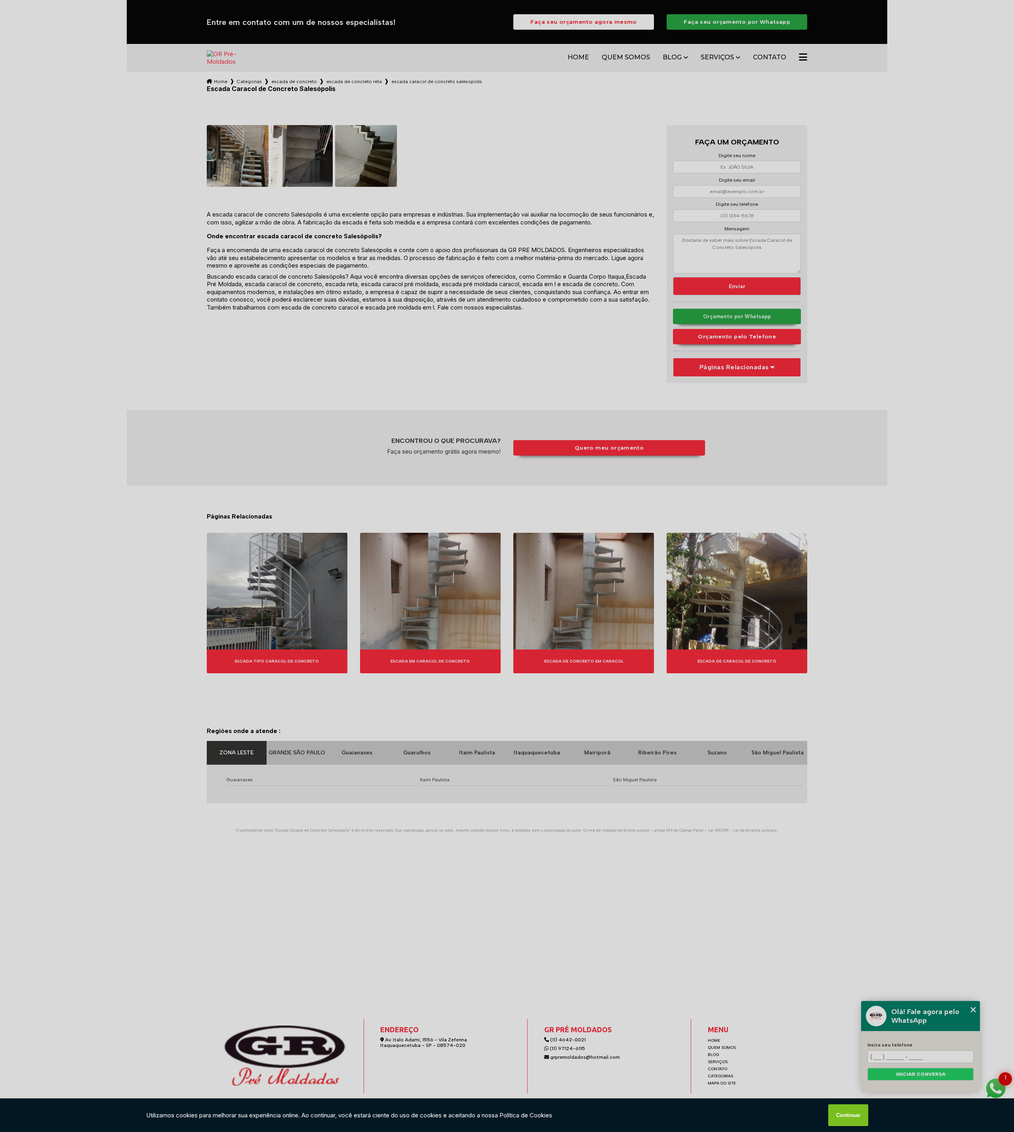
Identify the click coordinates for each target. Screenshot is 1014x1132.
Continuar (848, 1115)
